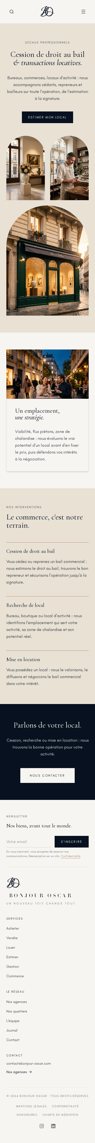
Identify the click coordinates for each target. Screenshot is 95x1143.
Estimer (12, 957)
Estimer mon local (47, 117)
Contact (13, 1040)
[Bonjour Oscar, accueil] (47, 11)
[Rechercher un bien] (11, 11)
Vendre (12, 938)
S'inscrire (71, 842)
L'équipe (13, 1021)
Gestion (12, 966)
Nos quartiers (16, 1011)
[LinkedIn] (53, 1126)
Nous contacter (47, 775)
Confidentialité (70, 856)
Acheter (12, 928)
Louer (10, 947)
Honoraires (27, 1115)
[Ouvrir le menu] (83, 11)
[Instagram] (41, 1126)
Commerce (15, 976)
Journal (11, 1030)
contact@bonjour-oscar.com (28, 1063)
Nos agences (16, 1001)
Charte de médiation (60, 1115)
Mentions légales (31, 1106)
